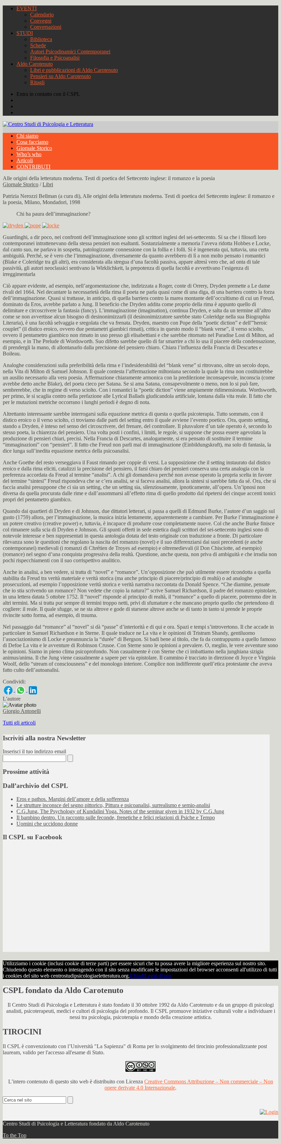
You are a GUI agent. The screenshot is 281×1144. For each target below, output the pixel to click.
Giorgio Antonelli (22, 711)
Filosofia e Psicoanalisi (55, 58)
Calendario (42, 14)
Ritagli (37, 82)
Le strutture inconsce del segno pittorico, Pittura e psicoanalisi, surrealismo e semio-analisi (113, 805)
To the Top (14, 1135)
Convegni (40, 21)
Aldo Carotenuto (34, 64)
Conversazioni (45, 27)
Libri (47, 184)
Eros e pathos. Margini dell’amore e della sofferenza (72, 799)
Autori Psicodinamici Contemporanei (70, 51)
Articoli (24, 160)
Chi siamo (27, 136)
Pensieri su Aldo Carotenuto (60, 76)
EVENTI (26, 8)
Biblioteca (41, 39)
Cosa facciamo (32, 142)
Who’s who (28, 154)
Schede (38, 45)
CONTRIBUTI (33, 166)
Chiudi (137, 976)
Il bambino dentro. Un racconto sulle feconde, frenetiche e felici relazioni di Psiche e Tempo (115, 817)
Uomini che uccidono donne (47, 824)
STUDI (24, 33)
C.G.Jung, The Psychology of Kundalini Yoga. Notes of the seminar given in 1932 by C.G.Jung (120, 811)
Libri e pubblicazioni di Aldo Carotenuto (74, 70)
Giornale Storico (34, 148)
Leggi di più (158, 976)
